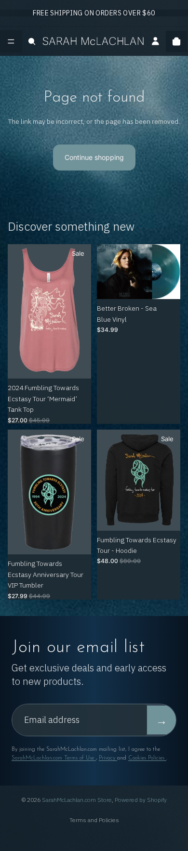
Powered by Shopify (141, 799)
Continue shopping (94, 157)
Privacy (108, 758)
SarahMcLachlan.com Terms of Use (54, 758)
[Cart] (176, 41)
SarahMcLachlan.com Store (77, 799)
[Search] (31, 41)
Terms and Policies (94, 820)
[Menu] (11, 41)
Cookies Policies (147, 758)
